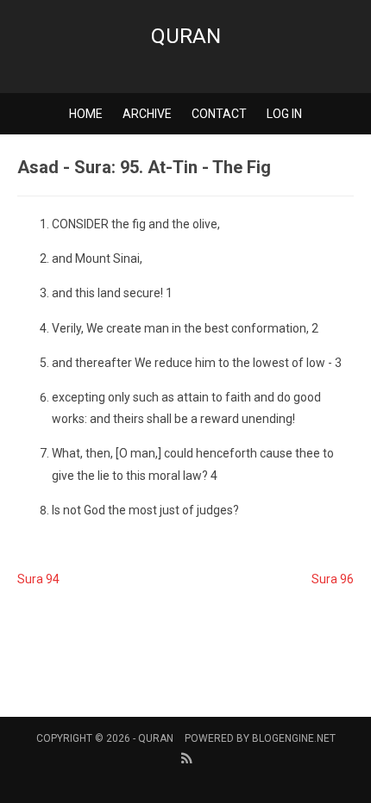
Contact (219, 114)
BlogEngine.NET (294, 738)
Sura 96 (332, 579)
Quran (186, 36)
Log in (284, 114)
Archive (147, 114)
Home (86, 114)
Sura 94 (38, 579)
